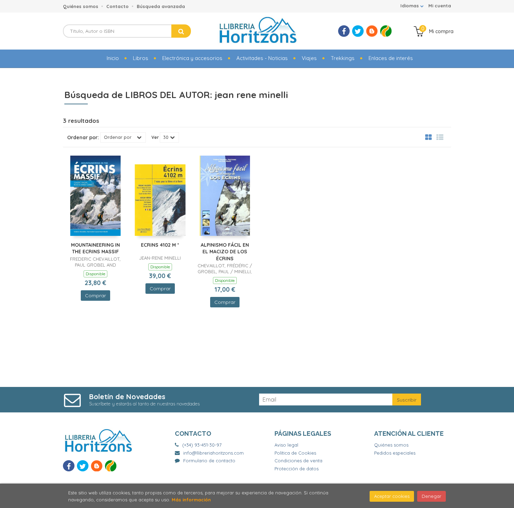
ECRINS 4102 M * (160, 245)
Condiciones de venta (298, 460)
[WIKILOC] (386, 31)
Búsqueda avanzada (161, 6)
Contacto (117, 6)
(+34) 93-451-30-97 (202, 445)
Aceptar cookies (391, 496)
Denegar (431, 496)
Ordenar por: (83, 137)
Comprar (95, 295)
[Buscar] (181, 31)
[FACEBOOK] (344, 31)
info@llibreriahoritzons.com (213, 453)
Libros (140, 58)
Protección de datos (296, 468)
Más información (191, 499)
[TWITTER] (358, 31)
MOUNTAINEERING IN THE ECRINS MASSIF (95, 248)
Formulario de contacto (209, 460)
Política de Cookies (295, 453)
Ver (155, 137)
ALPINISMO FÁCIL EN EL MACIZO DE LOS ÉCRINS (225, 252)
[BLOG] (372, 31)
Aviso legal (286, 445)
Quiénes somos (80, 6)
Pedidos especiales (394, 453)
